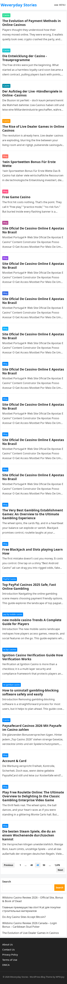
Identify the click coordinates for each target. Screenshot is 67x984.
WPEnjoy (60, 976)
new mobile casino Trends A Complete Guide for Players (31, 622)
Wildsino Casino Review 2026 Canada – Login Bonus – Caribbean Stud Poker (29, 924)
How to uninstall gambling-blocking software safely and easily (30, 692)
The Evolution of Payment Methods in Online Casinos (31, 23)
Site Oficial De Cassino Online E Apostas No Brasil (33, 230)
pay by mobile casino (12, 614)
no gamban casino (11, 684)
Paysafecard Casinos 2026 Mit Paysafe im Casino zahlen (31, 727)
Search (6, 881)
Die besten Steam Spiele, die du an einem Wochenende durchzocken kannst (29, 835)
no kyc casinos (9, 649)
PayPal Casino (9, 579)
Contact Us (8, 949)
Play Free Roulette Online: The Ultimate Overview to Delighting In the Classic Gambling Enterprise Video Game (33, 796)
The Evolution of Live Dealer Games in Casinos (30, 933)
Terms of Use (9, 959)
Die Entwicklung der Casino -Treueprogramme (24, 58)
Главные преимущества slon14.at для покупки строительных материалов (31, 909)
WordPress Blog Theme (41, 976)
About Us (7, 944)
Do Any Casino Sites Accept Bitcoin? (24, 917)
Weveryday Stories (19, 4)
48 (31, 865)
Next (60, 870)
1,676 (57, 865)
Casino (6, 15)
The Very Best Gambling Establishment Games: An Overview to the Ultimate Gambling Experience (32, 514)
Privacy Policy (10, 954)
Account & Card (14, 761)
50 (44, 865)
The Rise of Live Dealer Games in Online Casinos (33, 128)
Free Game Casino (16, 197)
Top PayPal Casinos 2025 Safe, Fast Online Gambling (29, 586)
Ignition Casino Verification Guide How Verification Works (32, 657)
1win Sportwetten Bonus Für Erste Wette (29, 164)
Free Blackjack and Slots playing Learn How (32, 551)
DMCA (6, 964)
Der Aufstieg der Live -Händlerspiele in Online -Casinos (32, 93)
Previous (8, 865)
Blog (5, 156)
